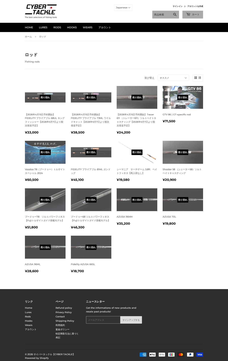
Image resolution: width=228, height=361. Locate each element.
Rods (57, 27)
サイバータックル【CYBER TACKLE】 (54, 354)
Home (29, 27)
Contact (60, 316)
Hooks (72, 27)
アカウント (105, 27)
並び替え (149, 77)
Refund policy (64, 307)
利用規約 (60, 325)
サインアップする (131, 320)
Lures (43, 27)
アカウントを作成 (195, 6)
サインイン (178, 6)
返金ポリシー (62, 329)
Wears (87, 27)
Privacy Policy (64, 312)
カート (195, 14)
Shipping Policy (65, 320)
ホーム (28, 36)
